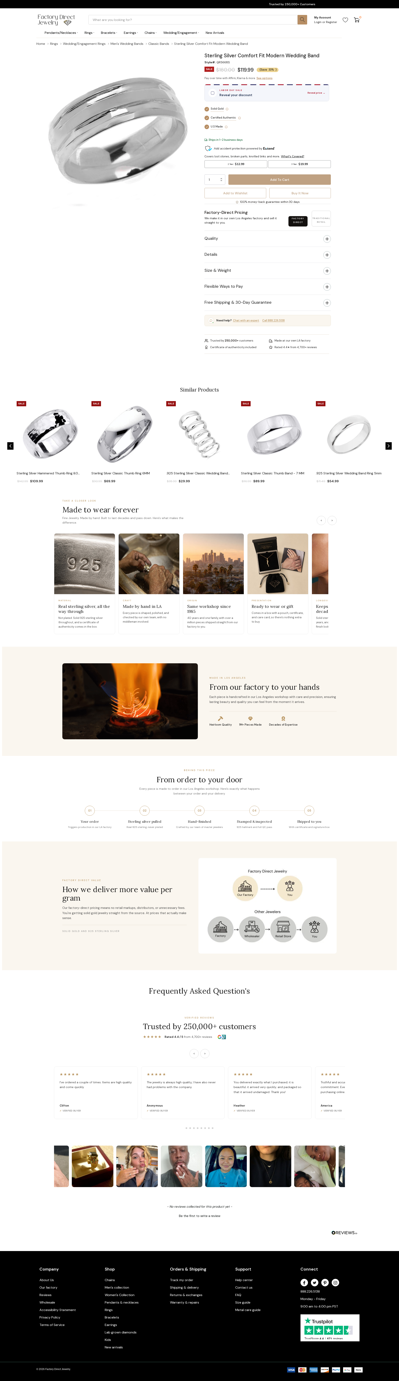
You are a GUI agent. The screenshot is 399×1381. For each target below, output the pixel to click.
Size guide (242, 1302)
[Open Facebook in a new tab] (304, 1282)
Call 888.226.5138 (273, 320)
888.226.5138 (310, 1291)
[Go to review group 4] (197, 1128)
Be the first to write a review (199, 1216)
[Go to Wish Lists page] (345, 20)
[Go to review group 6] (205, 1128)
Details (210, 254)
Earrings (111, 1325)
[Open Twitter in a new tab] (314, 1282)
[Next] (332, 520)
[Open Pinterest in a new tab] (325, 1282)
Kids (108, 1340)
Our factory (48, 1287)
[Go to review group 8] (212, 1128)
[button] (267, 50)
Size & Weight (217, 270)
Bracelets (112, 1317)
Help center (244, 1280)
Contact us (243, 1287)
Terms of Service (52, 1325)
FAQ (238, 1295)
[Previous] (321, 520)
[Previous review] (194, 1053)
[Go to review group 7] (209, 1128)
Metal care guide (248, 1310)
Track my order (181, 1280)
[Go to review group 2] (190, 1128)
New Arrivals (215, 33)
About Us (46, 1280)
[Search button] (302, 19)
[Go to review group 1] (186, 1128)
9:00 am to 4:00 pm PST (319, 1306)
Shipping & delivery (184, 1287)
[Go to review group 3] (194, 1128)
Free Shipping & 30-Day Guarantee (238, 302)
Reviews (45, 1295)
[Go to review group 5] (201, 1128)
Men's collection (117, 1287)
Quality (211, 238)
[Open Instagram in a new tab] (335, 1282)
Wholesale (47, 1302)
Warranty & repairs (184, 1302)
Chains (110, 1280)
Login (318, 22)
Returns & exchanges (186, 1295)
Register (331, 22)
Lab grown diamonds (121, 1332)
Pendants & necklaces (122, 1302)
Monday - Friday (313, 1299)
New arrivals (114, 1347)
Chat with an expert (246, 320)
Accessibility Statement (57, 1310)
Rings (109, 1310)
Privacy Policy (49, 1317)
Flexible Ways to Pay (223, 286)
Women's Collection (119, 1295)
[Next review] (204, 1053)
